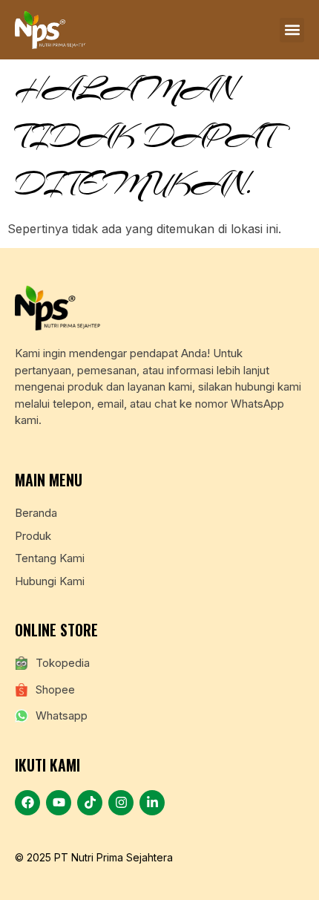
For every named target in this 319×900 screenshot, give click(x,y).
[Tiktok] (89, 802)
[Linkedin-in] (152, 802)
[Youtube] (58, 802)
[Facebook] (27, 802)
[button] (292, 30)
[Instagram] (121, 802)
